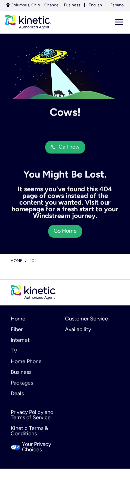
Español (117, 5)
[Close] (121, 424)
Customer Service (86, 319)
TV (14, 351)
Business (72, 5)
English (95, 5)
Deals (17, 394)
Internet (20, 340)
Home (16, 261)
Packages (22, 383)
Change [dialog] (51, 5)
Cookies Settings (65, 460)
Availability (78, 329)
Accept (65, 479)
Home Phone (26, 361)
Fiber (17, 329)
